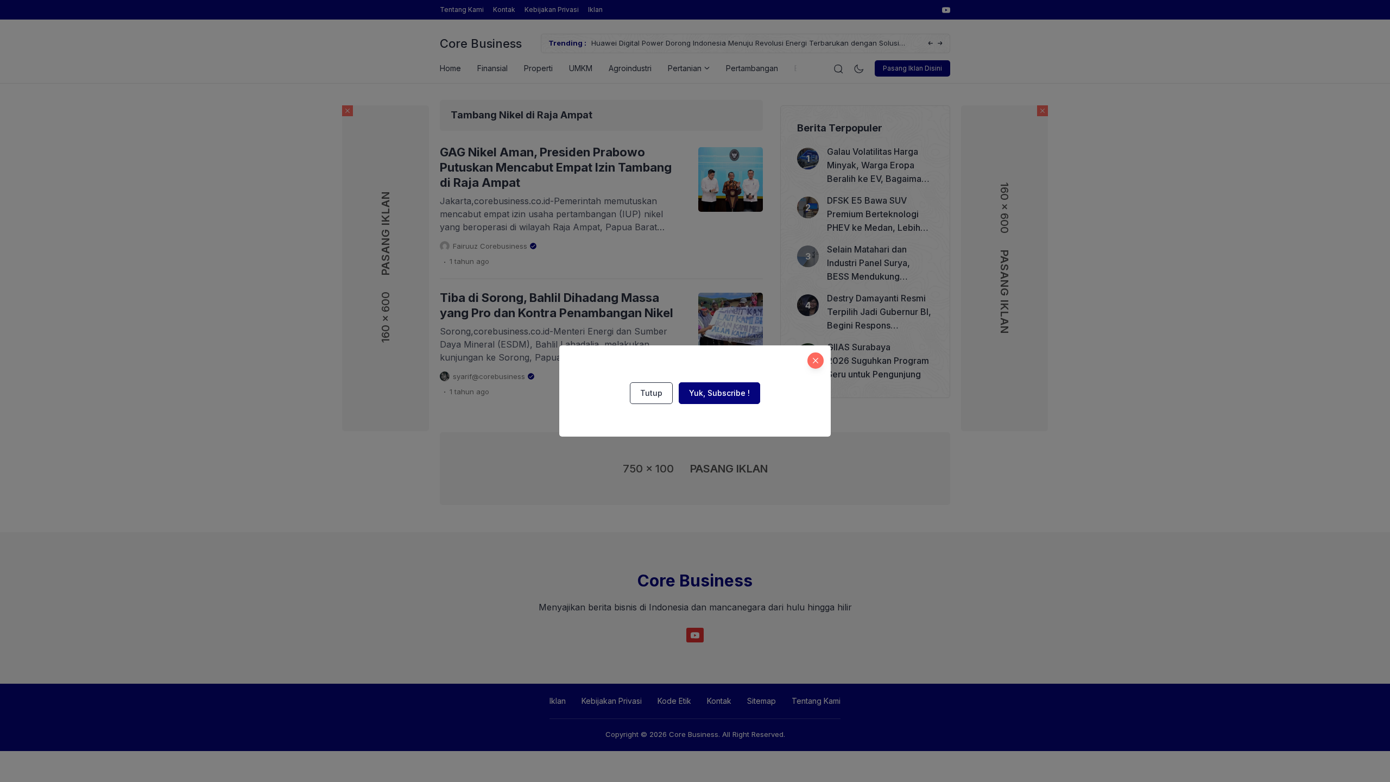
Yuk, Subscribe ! (719, 393)
